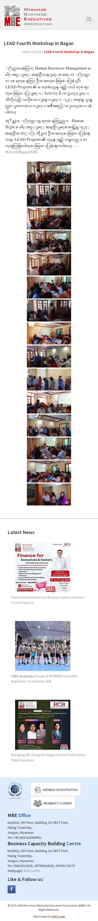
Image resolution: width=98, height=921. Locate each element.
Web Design (40, 916)
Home (27, 52)
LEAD (37, 52)
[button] (55, 789)
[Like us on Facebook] (12, 888)
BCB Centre (32, 870)
